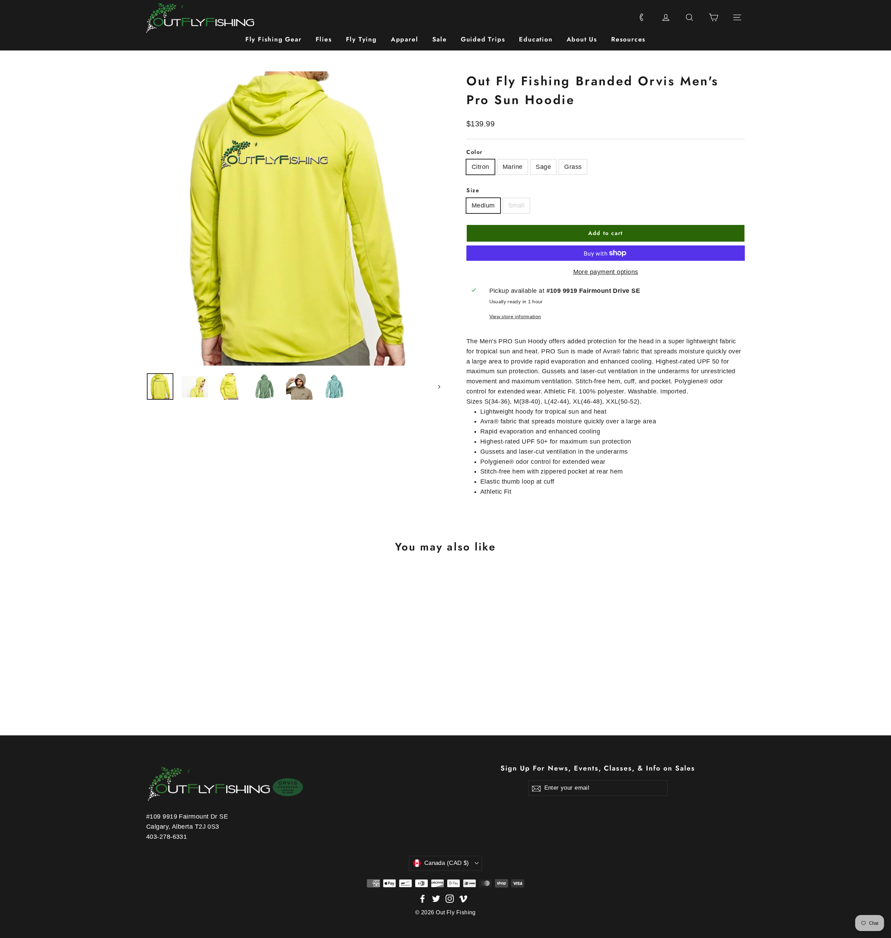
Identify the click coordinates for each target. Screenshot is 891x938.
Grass (573, 166)
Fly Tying (361, 39)
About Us (582, 39)
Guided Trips (483, 39)
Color (474, 152)
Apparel (404, 39)
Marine (513, 166)
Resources (628, 39)
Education (535, 39)
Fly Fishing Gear (273, 39)
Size (472, 190)
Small (516, 205)
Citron (480, 166)
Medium (483, 205)
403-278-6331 (166, 836)
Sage (543, 166)
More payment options (605, 271)
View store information (515, 316)
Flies (324, 39)
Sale (439, 39)
